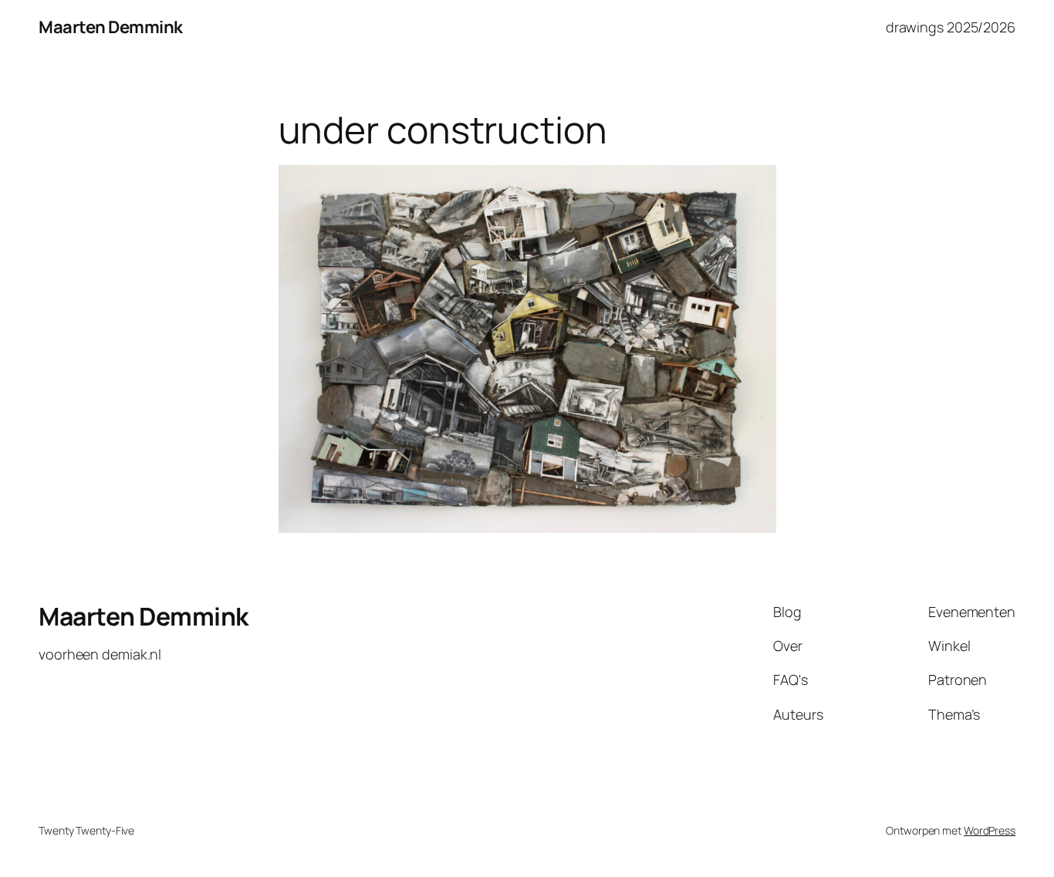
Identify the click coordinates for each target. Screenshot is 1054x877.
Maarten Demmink (111, 27)
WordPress (989, 830)
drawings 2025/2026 (950, 27)
